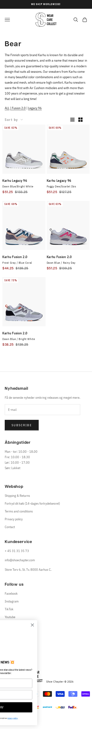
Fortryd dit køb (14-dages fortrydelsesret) (32, 503)
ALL (7, 108)
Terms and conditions (19, 511)
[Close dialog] (76, 625)
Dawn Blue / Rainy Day (61, 262)
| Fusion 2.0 (18, 108)
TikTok (9, 609)
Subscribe (22, 425)
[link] (39, 641)
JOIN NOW (39, 707)
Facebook (11, 593)
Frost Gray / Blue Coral (17, 262)
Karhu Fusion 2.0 (15, 257)
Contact (10, 527)
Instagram (12, 601)
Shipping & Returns (17, 496)
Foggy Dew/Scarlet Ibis (61, 186)
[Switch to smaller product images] (80, 120)
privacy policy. (57, 718)
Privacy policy (14, 519)
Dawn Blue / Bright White (18, 339)
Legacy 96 (35, 108)
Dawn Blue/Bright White (17, 186)
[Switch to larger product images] (72, 120)
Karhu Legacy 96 (14, 180)
